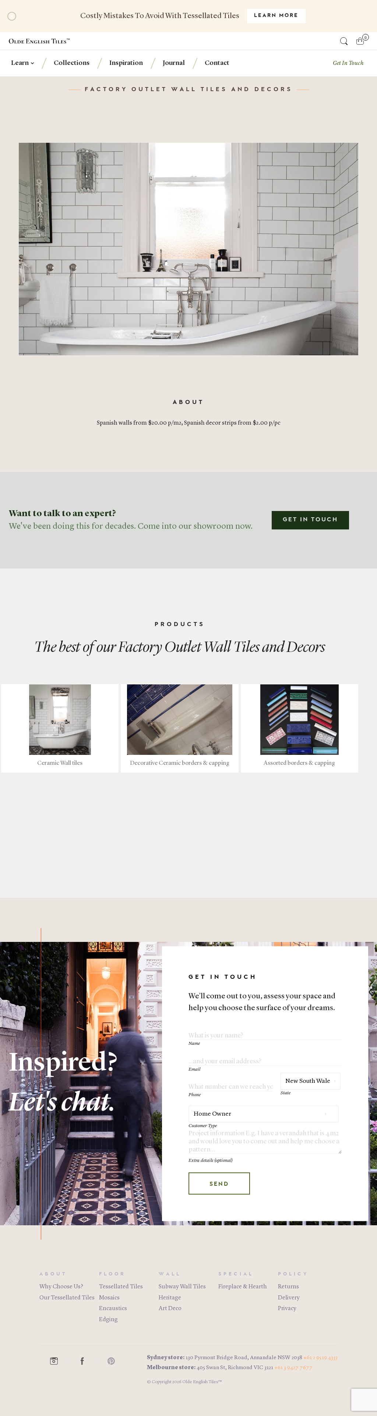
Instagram (57, 1361)
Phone (194, 1094)
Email (194, 1069)
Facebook (86, 1361)
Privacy (287, 1309)
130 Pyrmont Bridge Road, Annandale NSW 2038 (244, 1358)
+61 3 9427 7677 (293, 1368)
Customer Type (202, 1125)
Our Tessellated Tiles (67, 1298)
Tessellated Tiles (121, 1287)
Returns (288, 1287)
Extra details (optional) (210, 1160)
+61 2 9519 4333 (320, 1358)
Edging (108, 1320)
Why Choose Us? (61, 1287)
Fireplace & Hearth (242, 1287)
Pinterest (115, 1361)
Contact (217, 63)
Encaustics (113, 1309)
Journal (174, 63)
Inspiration (126, 63)
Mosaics (109, 1298)
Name (194, 1043)
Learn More (276, 15)
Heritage (170, 1298)
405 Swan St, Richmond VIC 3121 (235, 1368)
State (285, 1093)
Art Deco (170, 1309)
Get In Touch (310, 520)
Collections (71, 63)
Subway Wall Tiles (182, 1287)
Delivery (289, 1298)
